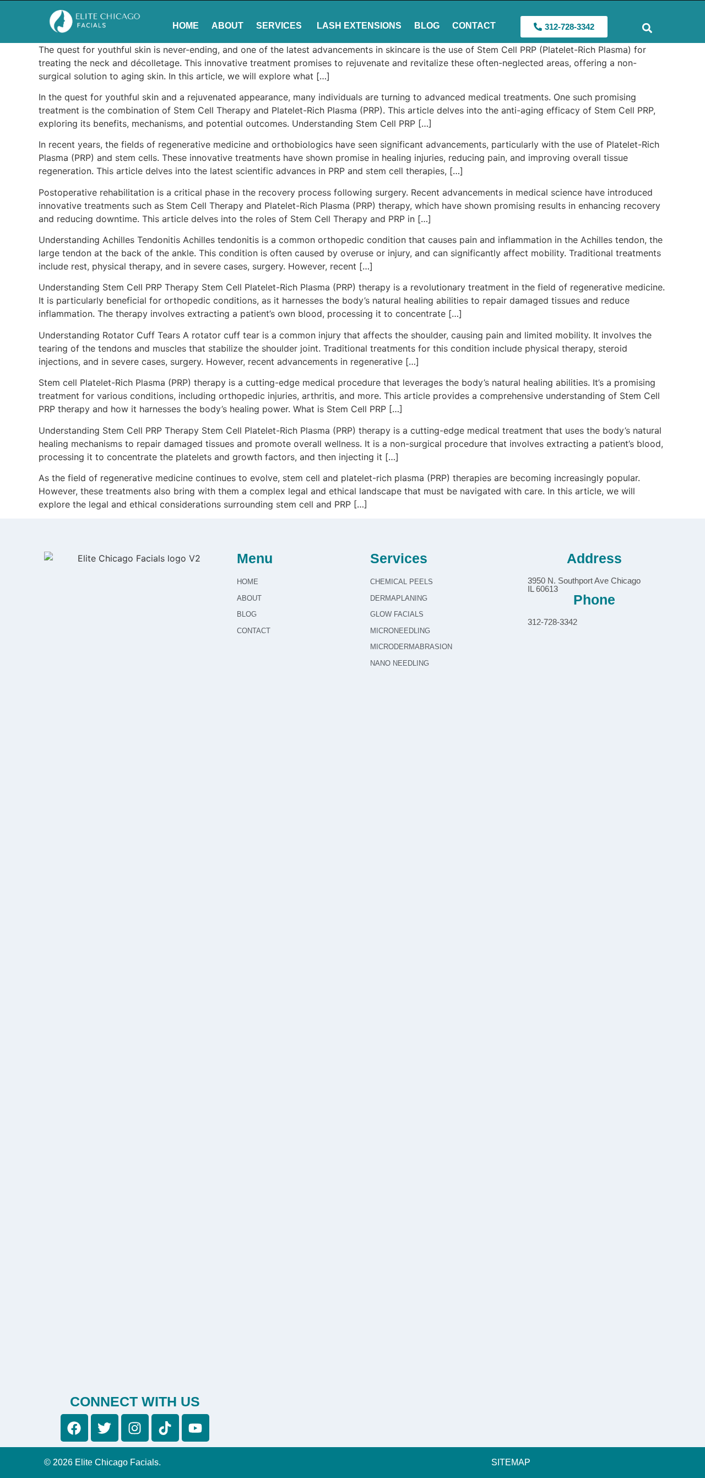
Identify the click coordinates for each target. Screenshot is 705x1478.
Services (279, 25)
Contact (474, 25)
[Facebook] (74, 1428)
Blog (427, 25)
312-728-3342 (552, 622)
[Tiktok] (165, 1428)
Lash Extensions (358, 25)
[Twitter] (104, 1428)
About (227, 25)
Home (185, 25)
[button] (647, 28)
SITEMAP (510, 1462)
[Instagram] (135, 1428)
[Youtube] (195, 1428)
